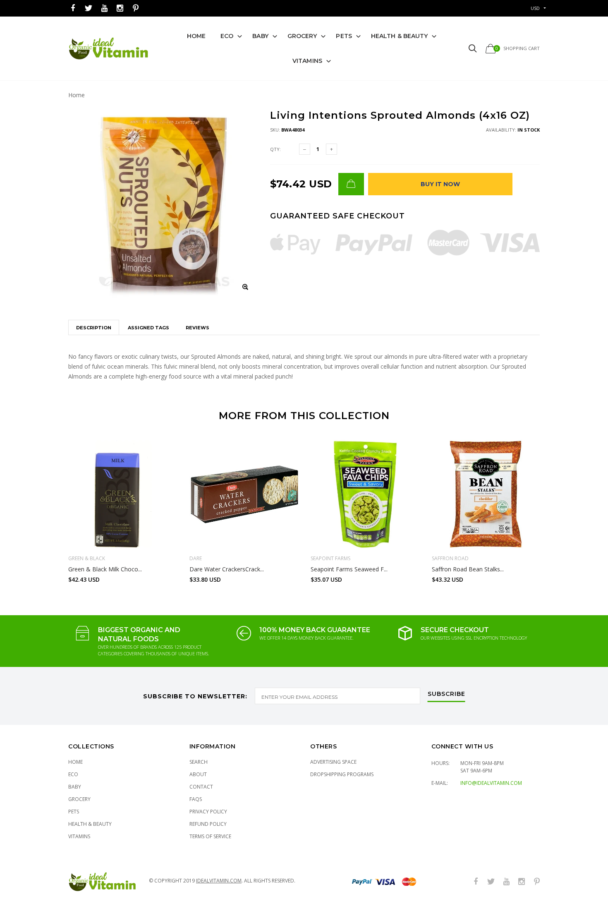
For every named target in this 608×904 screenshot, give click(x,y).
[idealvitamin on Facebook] (73, 8)
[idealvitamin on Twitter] (88, 8)
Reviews (197, 328)
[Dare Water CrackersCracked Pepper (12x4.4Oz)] (243, 494)
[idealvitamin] (108, 48)
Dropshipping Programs (341, 774)
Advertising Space (333, 761)
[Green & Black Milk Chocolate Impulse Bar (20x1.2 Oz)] (122, 494)
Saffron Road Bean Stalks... (468, 569)
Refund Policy (208, 823)
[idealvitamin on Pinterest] (136, 8)
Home (196, 36)
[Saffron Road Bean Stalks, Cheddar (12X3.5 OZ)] (486, 494)
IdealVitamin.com (219, 880)
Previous (50, 508)
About (198, 774)
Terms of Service (210, 836)
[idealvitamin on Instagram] (120, 8)
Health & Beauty (399, 36)
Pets (344, 36)
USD (535, 8)
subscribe (446, 694)
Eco (226, 36)
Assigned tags (148, 328)
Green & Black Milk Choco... (105, 569)
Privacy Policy (208, 811)
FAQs (195, 799)
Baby (260, 36)
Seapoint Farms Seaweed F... (349, 569)
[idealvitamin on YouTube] (104, 8)
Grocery (302, 36)
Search (198, 761)
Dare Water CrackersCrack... (226, 569)
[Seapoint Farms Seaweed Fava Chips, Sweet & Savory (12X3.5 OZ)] (365, 494)
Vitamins (307, 61)
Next (557, 508)
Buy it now (440, 184)
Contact (201, 786)
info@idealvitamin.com (491, 783)
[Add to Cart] (351, 184)
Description (93, 328)
